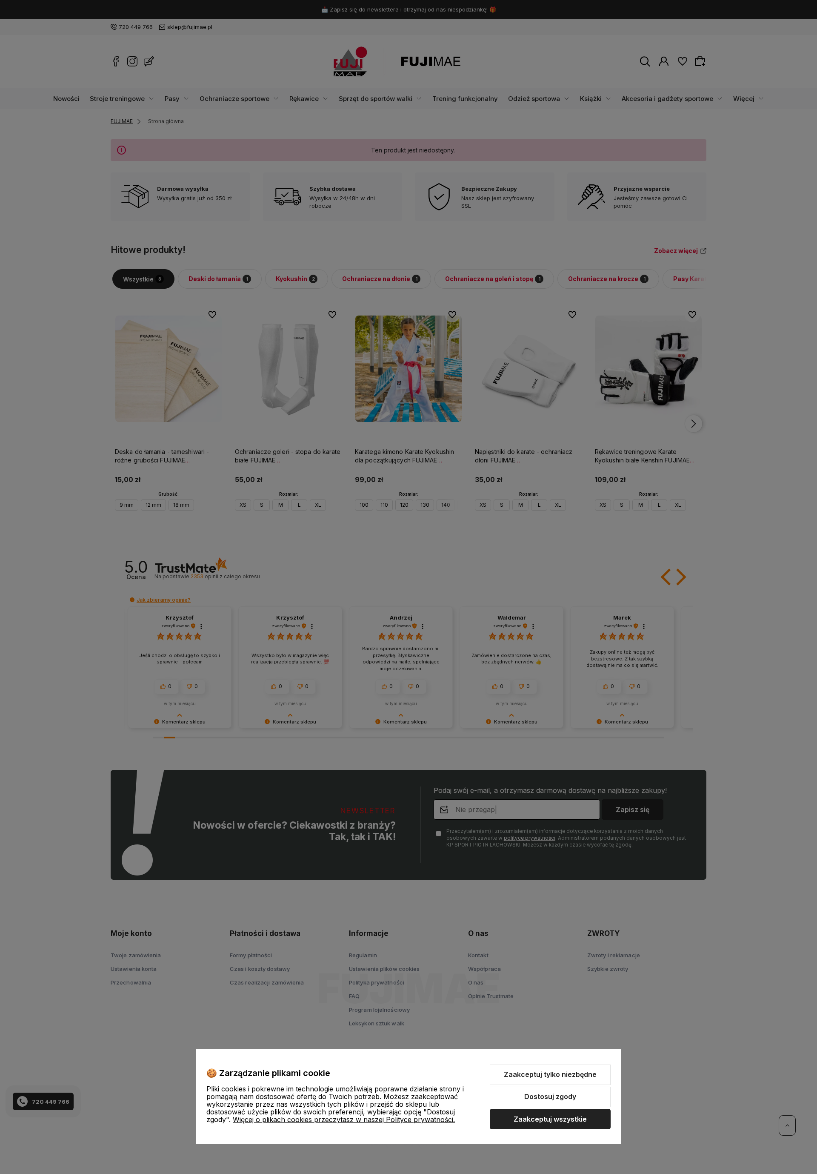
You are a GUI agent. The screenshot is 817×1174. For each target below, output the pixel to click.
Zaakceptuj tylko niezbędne (550, 1074)
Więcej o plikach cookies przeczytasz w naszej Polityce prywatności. (344, 1119)
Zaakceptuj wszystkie (550, 1119)
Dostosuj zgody (550, 1096)
